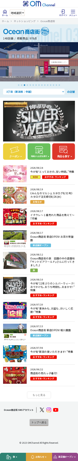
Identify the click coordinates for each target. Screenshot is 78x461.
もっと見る (39, 395)
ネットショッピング (25, 21)
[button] (18, 85)
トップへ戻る (39, 422)
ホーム (5, 21)
